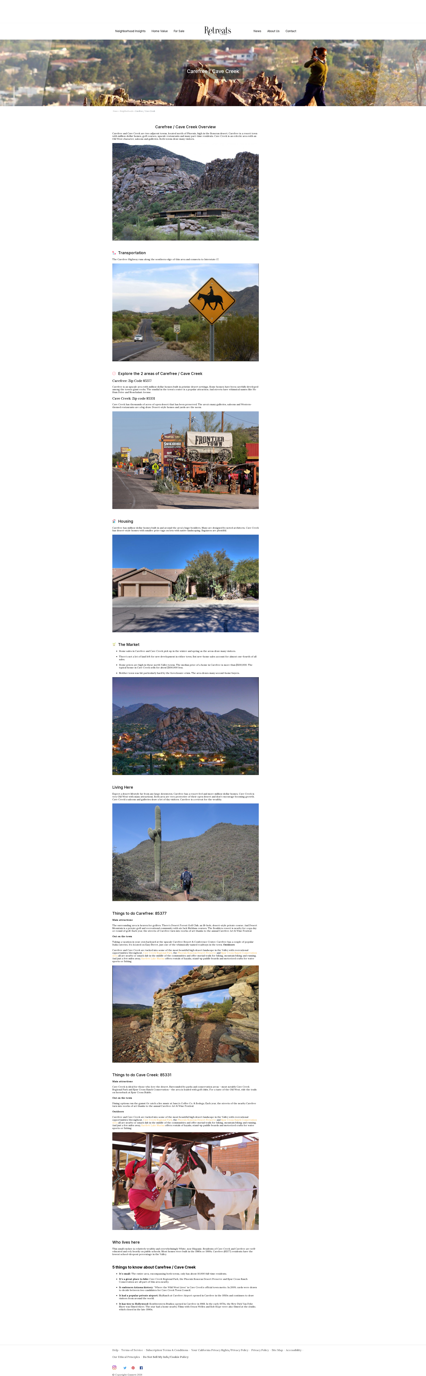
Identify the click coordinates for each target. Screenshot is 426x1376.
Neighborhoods (126, 111)
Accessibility (293, 1350)
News (257, 31)
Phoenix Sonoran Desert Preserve (197, 952)
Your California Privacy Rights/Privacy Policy (219, 1350)
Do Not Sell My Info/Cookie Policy (166, 1357)
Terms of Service (132, 1350)
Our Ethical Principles (126, 1357)
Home (115, 111)
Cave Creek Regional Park (157, 952)
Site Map (277, 1350)
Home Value (160, 31)
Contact (291, 31)
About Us (273, 31)
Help (115, 1350)
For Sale (179, 31)
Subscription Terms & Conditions (167, 1350)
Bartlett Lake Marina (152, 958)
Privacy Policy (260, 1350)
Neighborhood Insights (130, 31)
